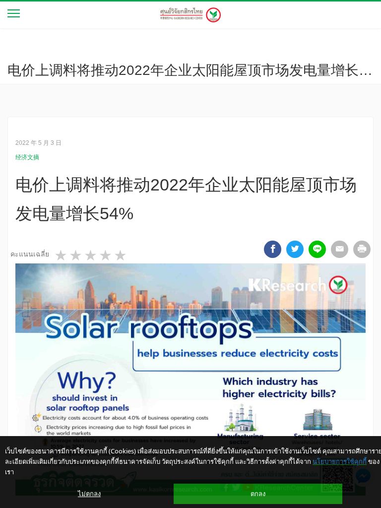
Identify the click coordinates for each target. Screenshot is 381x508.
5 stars (121, 255)
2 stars (76, 255)
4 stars (106, 255)
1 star (61, 255)
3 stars (91, 255)
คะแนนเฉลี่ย (29, 254)
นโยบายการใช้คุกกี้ (340, 461)
